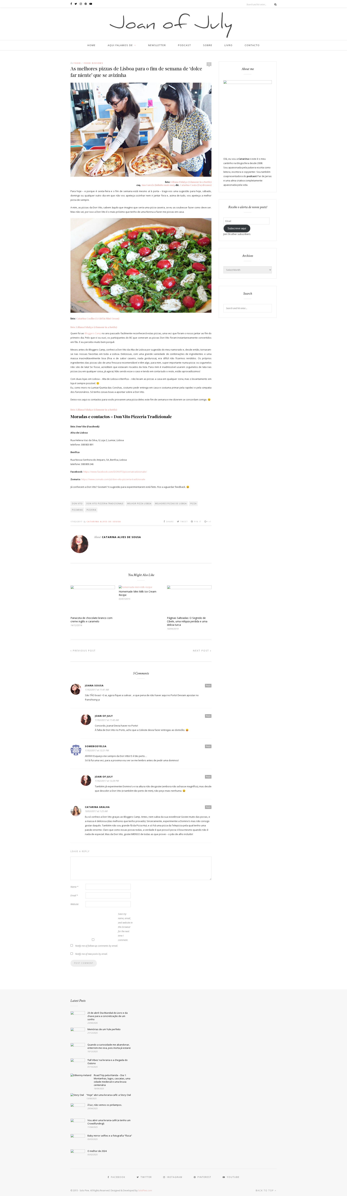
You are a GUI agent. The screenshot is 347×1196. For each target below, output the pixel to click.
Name (74, 886)
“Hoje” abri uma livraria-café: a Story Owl (108, 1095)
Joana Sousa (94, 685)
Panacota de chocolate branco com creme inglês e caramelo (91, 619)
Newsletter (157, 45)
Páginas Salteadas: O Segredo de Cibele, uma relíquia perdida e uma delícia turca (187, 621)
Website (74, 904)
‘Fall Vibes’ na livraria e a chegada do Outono (107, 1061)
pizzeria (91, 510)
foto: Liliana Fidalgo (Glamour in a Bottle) (93, 327)
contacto (252, 45)
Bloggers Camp (93, 333)
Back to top (265, 1190)
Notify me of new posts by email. (91, 953)
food (77, 63)
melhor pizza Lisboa (139, 503)
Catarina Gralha (97, 807)
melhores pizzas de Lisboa (171, 503)
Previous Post (84, 650)
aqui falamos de (120, 45)
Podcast (184, 45)
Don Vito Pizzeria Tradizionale (104, 503)
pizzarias (77, 510)
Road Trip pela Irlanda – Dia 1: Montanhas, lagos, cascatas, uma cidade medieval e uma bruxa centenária (112, 1080)
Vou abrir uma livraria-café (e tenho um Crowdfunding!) (108, 1122)
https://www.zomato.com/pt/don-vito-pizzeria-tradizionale (113, 479)
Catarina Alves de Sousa (104, 521)
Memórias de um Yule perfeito (104, 1029)
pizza (193, 503)
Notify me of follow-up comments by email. (96, 945)
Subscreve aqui (237, 228)
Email (74, 895)
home (91, 45)
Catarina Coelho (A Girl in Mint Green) (97, 318)
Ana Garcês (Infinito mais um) (157, 184)
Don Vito (77, 503)
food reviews (93, 63)
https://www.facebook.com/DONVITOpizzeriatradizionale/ (115, 471)
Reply (208, 685)
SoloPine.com (145, 1190)
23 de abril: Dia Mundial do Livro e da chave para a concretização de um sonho (107, 1016)
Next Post (201, 650)
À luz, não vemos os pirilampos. (104, 1104)
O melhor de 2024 (97, 1151)
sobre (207, 45)
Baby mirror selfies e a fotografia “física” (109, 1135)
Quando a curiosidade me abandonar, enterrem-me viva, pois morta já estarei (109, 1046)
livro (228, 45)
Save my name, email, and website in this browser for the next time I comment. (125, 927)
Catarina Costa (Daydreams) (195, 184)
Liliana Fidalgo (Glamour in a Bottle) (191, 181)
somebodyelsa (95, 746)
